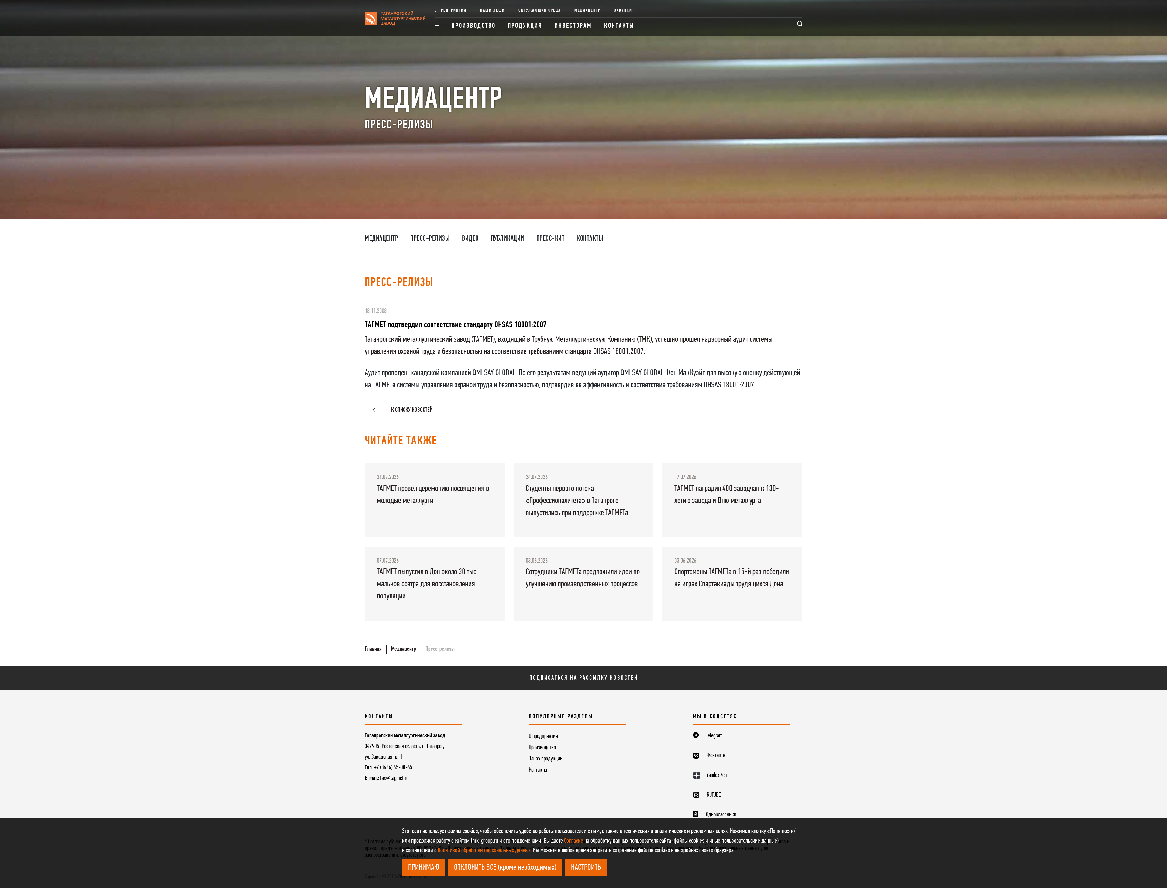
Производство (474, 25)
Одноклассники (721, 815)
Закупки (623, 10)
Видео (470, 238)
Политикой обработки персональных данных (484, 850)
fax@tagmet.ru (394, 778)
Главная (373, 649)
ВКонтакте (715, 756)
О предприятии (450, 10)
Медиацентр (587, 10)
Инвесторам (573, 25)
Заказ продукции (546, 759)
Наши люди (492, 10)
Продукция (525, 25)
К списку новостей (411, 410)
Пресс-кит (550, 238)
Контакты (619, 25)
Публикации (507, 238)
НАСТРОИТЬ (586, 867)
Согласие (573, 841)
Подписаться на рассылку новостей (583, 678)
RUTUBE (714, 795)
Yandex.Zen (717, 775)
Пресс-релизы (430, 238)
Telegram (714, 736)
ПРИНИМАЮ (423, 867)
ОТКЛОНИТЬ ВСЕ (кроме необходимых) (505, 867)
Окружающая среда (539, 10)
